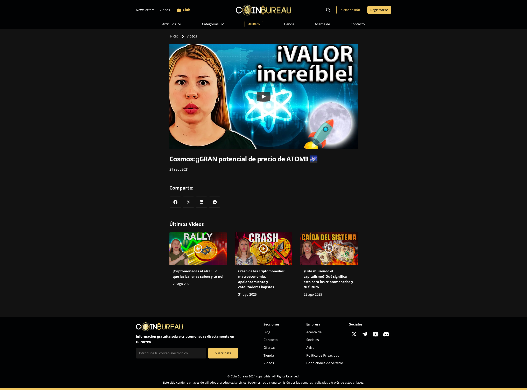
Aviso (310, 347)
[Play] (263, 97)
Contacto (358, 24)
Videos (165, 10)
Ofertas (269, 347)
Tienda (289, 24)
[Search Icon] (328, 10)
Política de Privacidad (322, 355)
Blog (267, 332)
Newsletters (145, 10)
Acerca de (322, 24)
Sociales (312, 339)
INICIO (173, 36)
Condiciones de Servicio (324, 363)
